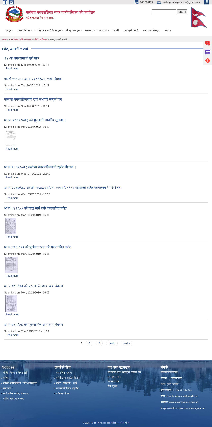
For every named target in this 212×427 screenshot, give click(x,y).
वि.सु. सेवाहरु (73, 30)
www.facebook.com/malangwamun (186, 408)
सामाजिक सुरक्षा (64, 372)
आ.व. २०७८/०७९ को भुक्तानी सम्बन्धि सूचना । (35, 120)
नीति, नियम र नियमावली (15, 372)
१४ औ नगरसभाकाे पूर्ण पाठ (21, 58)
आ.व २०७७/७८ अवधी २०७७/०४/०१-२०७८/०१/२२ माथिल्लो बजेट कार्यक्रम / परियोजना (62, 188)
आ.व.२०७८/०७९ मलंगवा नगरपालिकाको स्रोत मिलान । (40, 167)
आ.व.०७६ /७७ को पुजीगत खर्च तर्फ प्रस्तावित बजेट (37, 247)
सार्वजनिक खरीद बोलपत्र (15, 393)
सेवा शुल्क (112, 386)
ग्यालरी (115, 30)
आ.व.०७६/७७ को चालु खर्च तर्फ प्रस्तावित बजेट (35, 208)
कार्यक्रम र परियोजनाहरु (48, 30)
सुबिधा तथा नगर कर (13, 398)
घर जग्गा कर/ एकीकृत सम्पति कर (124, 372)
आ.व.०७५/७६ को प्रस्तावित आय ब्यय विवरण (33, 325)
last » (127, 343)
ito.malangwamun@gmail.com (181, 396)
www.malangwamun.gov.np (183, 402)
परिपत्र (6, 378)
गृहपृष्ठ (9, 30)
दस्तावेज (102, 30)
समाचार (89, 30)
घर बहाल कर (114, 376)
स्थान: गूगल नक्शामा (169, 384)
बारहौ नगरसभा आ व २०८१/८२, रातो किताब (33, 79)
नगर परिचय (24, 30)
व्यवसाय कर (113, 381)
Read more (12, 68)
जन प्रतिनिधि (131, 30)
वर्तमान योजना (63, 393)
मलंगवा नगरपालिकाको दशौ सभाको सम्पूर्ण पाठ (33, 99)
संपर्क (168, 30)
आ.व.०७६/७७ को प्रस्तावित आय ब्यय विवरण (33, 286)
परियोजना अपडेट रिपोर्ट (68, 378)
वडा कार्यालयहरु (151, 30)
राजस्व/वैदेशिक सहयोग (67, 388)
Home (5, 39)
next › (112, 343)
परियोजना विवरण (40, 39)
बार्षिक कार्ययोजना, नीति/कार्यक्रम (20, 383)
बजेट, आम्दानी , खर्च (66, 383)
